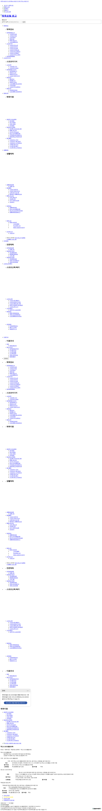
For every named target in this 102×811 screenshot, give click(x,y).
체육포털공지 (13, 345)
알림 (8, 344)
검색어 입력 (5, 22)
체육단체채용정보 (14, 313)
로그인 (6, 5)
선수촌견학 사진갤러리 (16, 147)
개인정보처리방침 (8, 797)
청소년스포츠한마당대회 (16, 210)
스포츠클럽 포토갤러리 (16, 91)
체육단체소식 (13, 40)
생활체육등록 (10, 184)
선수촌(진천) (13, 350)
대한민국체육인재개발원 (16, 305)
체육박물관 (13, 356)
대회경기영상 (13, 82)
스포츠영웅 (13, 85)
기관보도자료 (13, 35)
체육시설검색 (13, 222)
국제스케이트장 (14, 355)
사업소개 (12, 233)
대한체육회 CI (13, 71)
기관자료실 (13, 37)
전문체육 (6, 241)
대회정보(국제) (10, 257)
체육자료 (12, 39)
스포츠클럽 (16, 224)
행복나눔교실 (13, 130)
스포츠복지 (10, 308)
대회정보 (9, 206)
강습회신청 (13, 199)
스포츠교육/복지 (8, 263)
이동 (12, 803)
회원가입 (11, 5)
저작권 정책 (7, 798)
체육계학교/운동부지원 (16, 136)
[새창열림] (7, 7)
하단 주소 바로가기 (24, 1)
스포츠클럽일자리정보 (16, 316)
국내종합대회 (13, 252)
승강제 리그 (10, 231)
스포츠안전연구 (14, 47)
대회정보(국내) (10, 251)
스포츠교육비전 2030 (15, 302)
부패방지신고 (13, 329)
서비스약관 (7, 795)
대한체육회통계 (11, 56)
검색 (24, 22)
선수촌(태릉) (13, 352)
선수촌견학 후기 (14, 146)
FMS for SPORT (11, 237)
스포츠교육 (10, 299)
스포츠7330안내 (14, 189)
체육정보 (6, 25)
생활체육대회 (13, 207)
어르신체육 (13, 124)
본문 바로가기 (4, 1)
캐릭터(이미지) (13, 74)
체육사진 (9, 88)
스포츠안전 (10, 43)
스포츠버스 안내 (14, 140)
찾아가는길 (10, 347)
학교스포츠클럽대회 (15, 133)
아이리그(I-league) (14, 132)
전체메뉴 (6, 358)
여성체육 (12, 125)
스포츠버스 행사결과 (15, 141)
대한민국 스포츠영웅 (15, 310)
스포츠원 (9, 65)
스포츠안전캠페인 (14, 53)
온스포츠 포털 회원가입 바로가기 (15, 703)
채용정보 (9, 311)
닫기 (28, 690)
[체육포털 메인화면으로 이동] (9, 15)
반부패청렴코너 (14, 326)
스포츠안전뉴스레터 (15, 54)
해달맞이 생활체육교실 (16, 194)
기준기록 (12, 255)
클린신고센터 (13, 327)
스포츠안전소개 (14, 45)
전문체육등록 (10, 248)
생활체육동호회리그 (15, 212)
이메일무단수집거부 (9, 800)
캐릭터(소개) (13, 72)
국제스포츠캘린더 (14, 260)
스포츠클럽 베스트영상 (16, 83)
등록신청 (12, 186)
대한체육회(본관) (14, 349)
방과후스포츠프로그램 (16, 129)
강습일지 (12, 202)
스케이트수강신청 (14, 192)
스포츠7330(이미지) (15, 76)
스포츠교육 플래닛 (14, 300)
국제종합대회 (13, 259)
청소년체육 (13, 122)
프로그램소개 (13, 197)
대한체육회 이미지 (11, 69)
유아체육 (12, 121)
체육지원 (6, 93)
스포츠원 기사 (13, 66)
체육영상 (9, 77)
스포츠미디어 (7, 58)
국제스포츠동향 (14, 262)
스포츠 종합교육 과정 (15, 303)
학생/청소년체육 (11, 127)
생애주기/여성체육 (11, 119)
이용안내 (6, 337)
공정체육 (9, 324)
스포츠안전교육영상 (15, 51)
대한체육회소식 (11, 32)
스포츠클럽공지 (14, 42)
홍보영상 (12, 79)
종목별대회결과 (14, 254)
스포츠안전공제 (14, 48)
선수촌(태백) (13, 353)
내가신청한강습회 (14, 200)
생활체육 (6, 150)
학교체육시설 (16, 225)
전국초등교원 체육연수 (16, 135)
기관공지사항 (13, 34)
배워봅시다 (13, 80)
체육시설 (9, 221)
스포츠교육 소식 (14, 306)
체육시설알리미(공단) (19, 227)
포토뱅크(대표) (13, 90)
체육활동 (9, 188)
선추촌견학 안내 (14, 144)
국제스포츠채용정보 (15, 314)
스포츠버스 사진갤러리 (16, 143)
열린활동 (9, 138)
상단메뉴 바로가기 (13, 1)
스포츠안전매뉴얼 (14, 50)
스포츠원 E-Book (14, 68)
